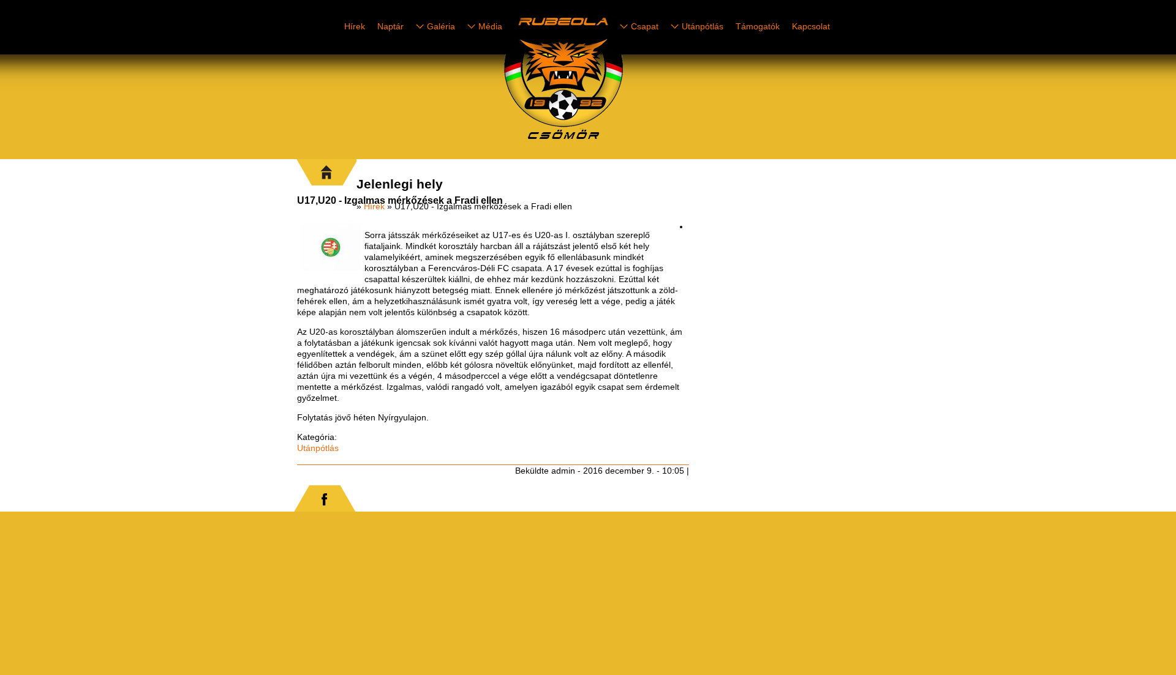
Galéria (441, 26)
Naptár (390, 26)
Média (490, 26)
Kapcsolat (811, 26)
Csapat (644, 26)
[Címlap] (606, 141)
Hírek (354, 26)
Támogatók (758, 26)
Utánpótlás (702, 26)
